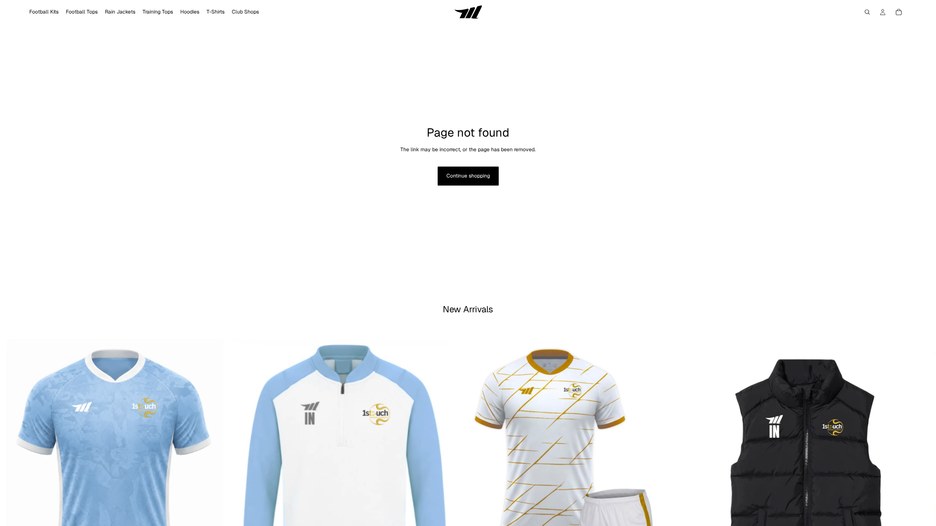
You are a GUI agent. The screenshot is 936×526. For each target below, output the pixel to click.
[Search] (867, 12)
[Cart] (899, 12)
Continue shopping (468, 175)
